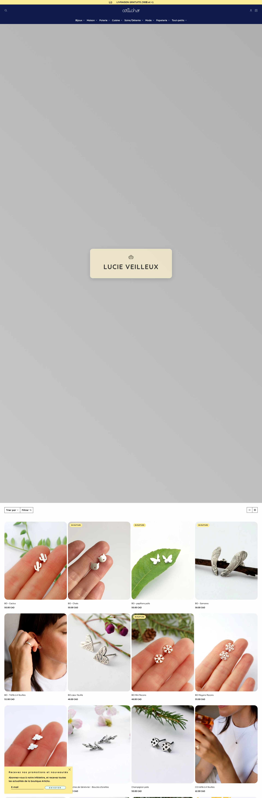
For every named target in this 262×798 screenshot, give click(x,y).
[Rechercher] (5, 10)
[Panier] (256, 10)
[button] (249, 510)
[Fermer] (69, 769)
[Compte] (250, 10)
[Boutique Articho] (131, 10)
